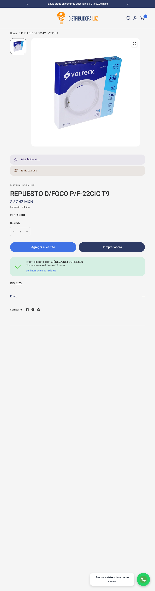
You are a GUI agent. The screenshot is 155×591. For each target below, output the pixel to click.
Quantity (15, 223)
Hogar (13, 33)
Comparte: (16, 309)
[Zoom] (134, 44)
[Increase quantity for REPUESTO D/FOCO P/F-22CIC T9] (27, 231)
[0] (142, 18)
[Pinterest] (38, 309)
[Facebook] (27, 309)
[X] (32, 309)
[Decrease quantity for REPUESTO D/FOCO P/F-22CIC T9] (13, 231)
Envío (13, 296)
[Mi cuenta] (135, 18)
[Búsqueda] (128, 18)
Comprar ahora (112, 247)
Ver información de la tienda (41, 270)
